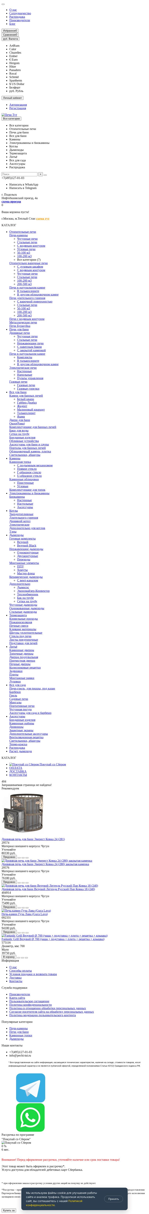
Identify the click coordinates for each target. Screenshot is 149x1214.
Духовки (15, 681)
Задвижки (16, 671)
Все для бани (18, 392)
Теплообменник (27, 594)
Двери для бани (19, 420)
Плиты (13, 674)
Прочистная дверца (22, 660)
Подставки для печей (23, 643)
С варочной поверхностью (34, 301)
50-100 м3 (23, 252)
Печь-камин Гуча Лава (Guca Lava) (25, 914)
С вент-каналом (27, 580)
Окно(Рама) (17, 423)
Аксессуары (25, 507)
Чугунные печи (27, 238)
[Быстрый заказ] (19, 857)
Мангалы (15, 702)
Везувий (22, 542)
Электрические (19, 524)
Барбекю (15, 692)
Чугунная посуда (20, 709)
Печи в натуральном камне (27, 287)
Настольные (25, 503)
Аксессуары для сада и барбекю (30, 712)
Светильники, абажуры (24, 455)
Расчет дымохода (20, 751)
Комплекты (24, 357)
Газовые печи (18, 381)
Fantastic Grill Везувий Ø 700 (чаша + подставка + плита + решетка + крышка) (53, 939)
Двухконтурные (27, 556)
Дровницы (16, 726)
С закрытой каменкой (31, 350)
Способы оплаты (20, 970)
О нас (13, 9)
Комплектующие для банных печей (32, 427)
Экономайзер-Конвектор (33, 590)
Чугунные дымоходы (23, 604)
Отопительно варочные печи (28, 263)
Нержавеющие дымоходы (26, 549)
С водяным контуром (31, 245)
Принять (113, 1198)
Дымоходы (16, 535)
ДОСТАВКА (18, 771)
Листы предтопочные (23, 639)
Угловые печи (26, 249)
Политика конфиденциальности (30, 1004)
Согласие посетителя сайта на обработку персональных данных (51, 1011)
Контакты (15, 981)
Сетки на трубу (19, 434)
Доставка (15, 977)
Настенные (24, 371)
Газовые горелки (28, 388)
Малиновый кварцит (31, 409)
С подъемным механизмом (35, 465)
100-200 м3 (24, 256)
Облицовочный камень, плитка (30, 451)
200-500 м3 (24, 284)
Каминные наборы (21, 723)
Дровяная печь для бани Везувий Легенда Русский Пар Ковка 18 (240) (48, 889)
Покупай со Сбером (52, 764)
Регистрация (17, 108)
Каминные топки (20, 1035)
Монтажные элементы (24, 563)
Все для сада (17, 685)
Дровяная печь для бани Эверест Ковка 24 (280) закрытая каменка (45, 864)
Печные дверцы (19, 664)
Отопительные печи (22, 231)
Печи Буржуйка (19, 326)
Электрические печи (23, 367)
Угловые (22, 486)
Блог (12, 23)
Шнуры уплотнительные (25, 632)
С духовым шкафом (30, 266)
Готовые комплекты (22, 538)
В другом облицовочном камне (38, 294)
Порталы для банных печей (27, 448)
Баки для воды (19, 430)
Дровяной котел (19, 521)
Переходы (23, 559)
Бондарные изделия (22, 437)
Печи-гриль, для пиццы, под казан (32, 688)
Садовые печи (18, 699)
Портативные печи (22, 706)
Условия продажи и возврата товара (33, 974)
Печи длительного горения (27, 298)
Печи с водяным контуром (26, 319)
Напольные (24, 374)
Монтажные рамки (21, 678)
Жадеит (22, 406)
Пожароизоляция (20, 622)
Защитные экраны (21, 730)
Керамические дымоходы (26, 577)
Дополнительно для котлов (27, 528)
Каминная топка (20, 461)
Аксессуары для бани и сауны (29, 444)
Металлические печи (23, 322)
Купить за (9, 1210)
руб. (10, 38)
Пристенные (25, 482)
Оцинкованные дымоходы (26, 608)
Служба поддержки (14, 987)
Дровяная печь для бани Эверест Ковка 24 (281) (33, 839)
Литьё (13, 646)
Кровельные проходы (23, 618)
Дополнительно (19, 584)
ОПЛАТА (15, 767)
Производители (19, 20)
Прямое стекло (27, 468)
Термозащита (18, 615)
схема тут (42, 218)
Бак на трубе (25, 597)
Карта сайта (17, 997)
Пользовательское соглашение (29, 1001)
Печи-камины (18, 235)
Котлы (13, 510)
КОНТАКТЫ (18, 774)
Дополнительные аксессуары (28, 733)
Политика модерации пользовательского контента (42, 1015)
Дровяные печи (19, 332)
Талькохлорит (26, 413)
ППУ (20, 566)
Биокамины (17, 496)
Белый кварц (25, 399)
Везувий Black (26, 545)
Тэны (12, 531)
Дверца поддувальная (23, 657)
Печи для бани (19, 329)
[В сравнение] (27, 857)
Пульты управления (30, 378)
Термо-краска (18, 744)
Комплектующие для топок (27, 489)
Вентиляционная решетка (26, 737)
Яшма (21, 416)
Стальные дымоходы (23, 611)
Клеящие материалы (22, 629)
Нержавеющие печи (30, 343)
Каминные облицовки (24, 479)
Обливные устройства (24, 441)
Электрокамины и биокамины (29, 493)
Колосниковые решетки (25, 667)
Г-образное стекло (29, 472)
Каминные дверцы (21, 650)
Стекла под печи (20, 636)
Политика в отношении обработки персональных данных (47, 1008)
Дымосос (23, 587)
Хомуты (22, 570)
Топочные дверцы (21, 653)
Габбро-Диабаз (27, 402)
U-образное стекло (29, 475)
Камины (14, 458)
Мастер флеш (26, 573)
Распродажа (17, 16)
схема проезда (11, 201)
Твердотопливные (21, 514)
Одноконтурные (28, 552)
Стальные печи (27, 242)
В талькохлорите (28, 291)
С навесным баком (29, 346)
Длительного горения (23, 517)
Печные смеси (18, 625)
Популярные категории (17, 1021)
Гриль (13, 695)
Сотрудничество (20, 13)
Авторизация (18, 104)
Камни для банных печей (26, 395)
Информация (10, 960)
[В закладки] (23, 857)
